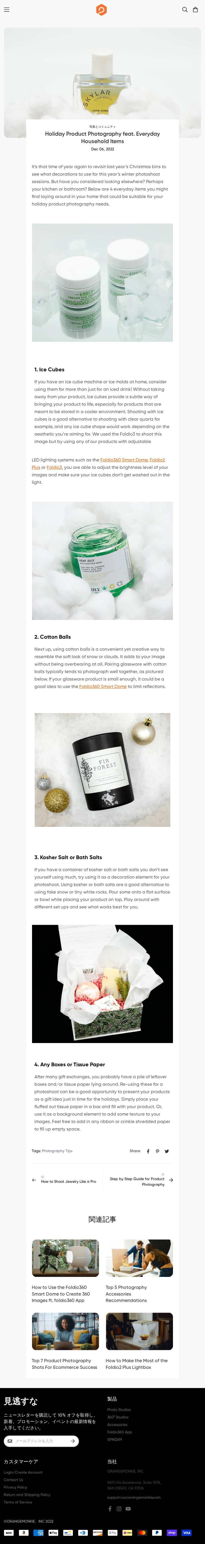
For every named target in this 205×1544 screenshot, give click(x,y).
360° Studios (117, 1417)
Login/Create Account (23, 1472)
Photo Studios (119, 1410)
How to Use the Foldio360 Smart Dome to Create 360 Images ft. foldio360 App (61, 1294)
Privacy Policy (15, 1487)
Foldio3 (54, 467)
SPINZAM (114, 1440)
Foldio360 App (119, 1432)
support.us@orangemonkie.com (134, 1497)
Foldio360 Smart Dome (124, 460)
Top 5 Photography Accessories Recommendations (126, 1294)
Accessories (117, 1425)
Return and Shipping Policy (27, 1495)
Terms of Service (18, 1502)
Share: (135, 1151)
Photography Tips (57, 1151)
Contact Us (13, 1480)
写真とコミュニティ (102, 127)
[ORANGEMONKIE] (101, 9)
